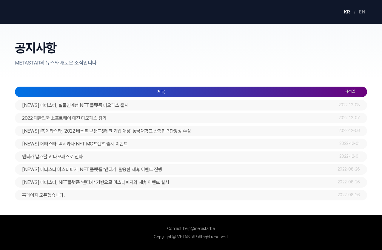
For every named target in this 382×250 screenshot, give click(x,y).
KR (347, 12)
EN (362, 12)
